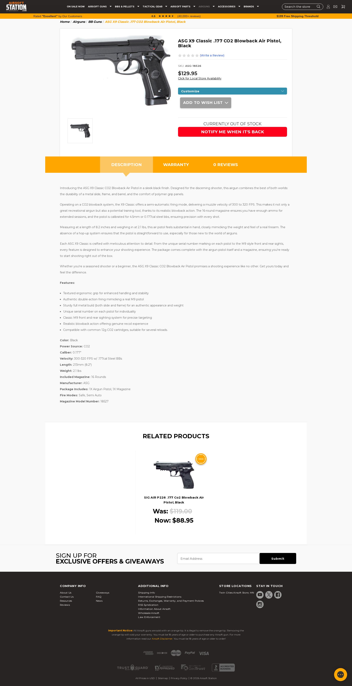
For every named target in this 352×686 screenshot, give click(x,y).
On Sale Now (76, 6)
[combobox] (302, 6)
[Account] (326, 6)
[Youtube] (260, 594)
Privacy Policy (179, 678)
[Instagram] (260, 604)
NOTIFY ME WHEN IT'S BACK (232, 131)
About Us (65, 592)
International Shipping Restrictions (159, 596)
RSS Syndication (148, 604)
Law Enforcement (149, 617)
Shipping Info (146, 592)
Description (126, 164)
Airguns (204, 6)
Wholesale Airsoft (148, 612)
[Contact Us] (333, 6)
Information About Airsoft (154, 608)
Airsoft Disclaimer (162, 638)
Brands (249, 6)
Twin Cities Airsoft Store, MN (236, 592)
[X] (269, 594)
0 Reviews (225, 164)
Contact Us (67, 596)
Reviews (65, 604)
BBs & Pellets (125, 6)
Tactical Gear (153, 6)
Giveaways (102, 592)
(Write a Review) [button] (212, 55)
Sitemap (163, 678)
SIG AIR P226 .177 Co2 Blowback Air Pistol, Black (174, 500)
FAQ (99, 596)
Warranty (176, 164)
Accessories (227, 6)
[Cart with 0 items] (341, 6)
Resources (66, 600)
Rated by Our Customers (57, 16)
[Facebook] (278, 594)
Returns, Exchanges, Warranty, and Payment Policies (171, 600)
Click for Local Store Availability (199, 78)
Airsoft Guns (97, 6)
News (99, 600)
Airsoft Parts (180, 6)
